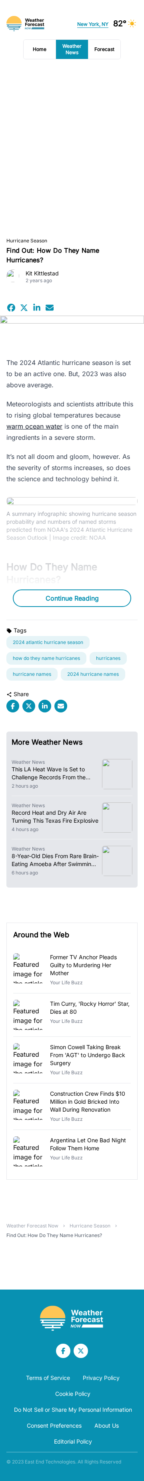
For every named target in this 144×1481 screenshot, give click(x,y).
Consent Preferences (54, 1425)
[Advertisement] (72, 148)
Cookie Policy (72, 1393)
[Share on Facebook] (11, 307)
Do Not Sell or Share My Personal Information (73, 1409)
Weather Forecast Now (32, 1226)
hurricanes (108, 658)
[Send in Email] (49, 307)
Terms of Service (48, 1377)
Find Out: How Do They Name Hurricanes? (54, 1235)
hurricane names (32, 674)
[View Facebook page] (63, 1351)
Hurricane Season (26, 241)
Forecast (104, 49)
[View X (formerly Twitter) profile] (81, 1351)
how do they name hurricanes (46, 658)
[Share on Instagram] (37, 307)
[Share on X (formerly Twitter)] (24, 307)
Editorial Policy (73, 1441)
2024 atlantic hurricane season (48, 642)
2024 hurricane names (93, 674)
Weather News (72, 49)
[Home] (72, 1318)
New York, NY (92, 24)
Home (39, 49)
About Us (106, 1425)
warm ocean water (34, 426)
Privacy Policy (101, 1377)
